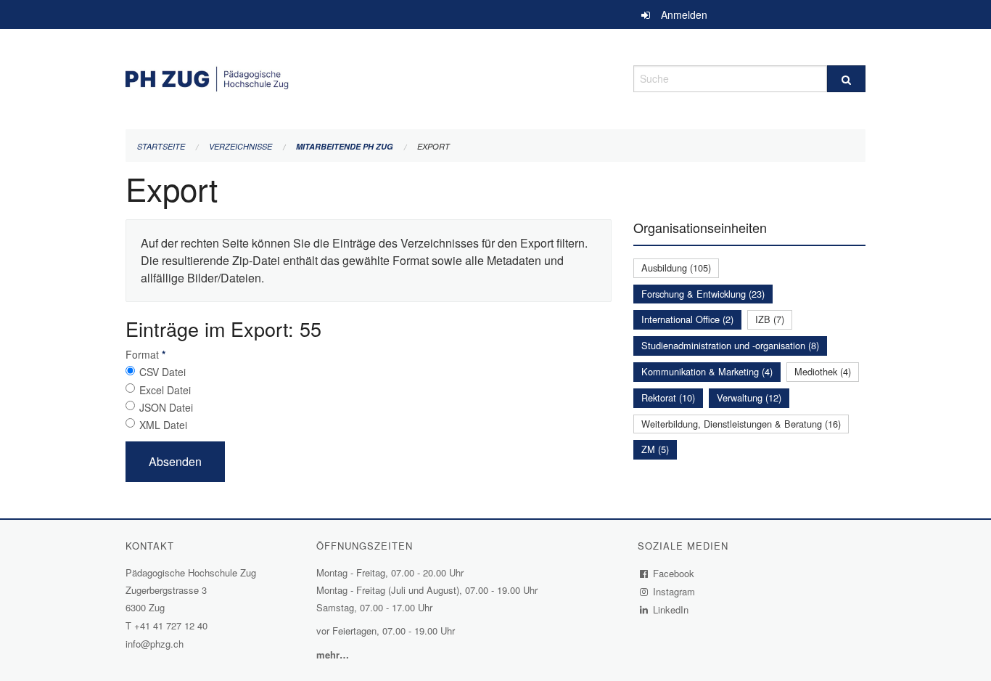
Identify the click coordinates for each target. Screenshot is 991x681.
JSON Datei (166, 407)
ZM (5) (655, 449)
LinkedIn (671, 609)
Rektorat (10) (668, 397)
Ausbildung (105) (676, 267)
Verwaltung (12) (749, 397)
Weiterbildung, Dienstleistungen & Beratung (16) (741, 424)
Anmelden (684, 14)
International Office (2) (687, 319)
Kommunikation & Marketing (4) (707, 371)
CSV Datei (162, 371)
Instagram (674, 591)
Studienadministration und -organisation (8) (730, 345)
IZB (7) (769, 319)
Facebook (674, 573)
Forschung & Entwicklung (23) (703, 294)
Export (433, 146)
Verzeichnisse (240, 146)
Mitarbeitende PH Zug (344, 146)
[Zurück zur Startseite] (369, 76)
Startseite (161, 146)
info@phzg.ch (155, 644)
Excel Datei (165, 390)
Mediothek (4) (822, 371)
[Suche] (846, 78)
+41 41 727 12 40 (170, 625)
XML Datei (163, 424)
